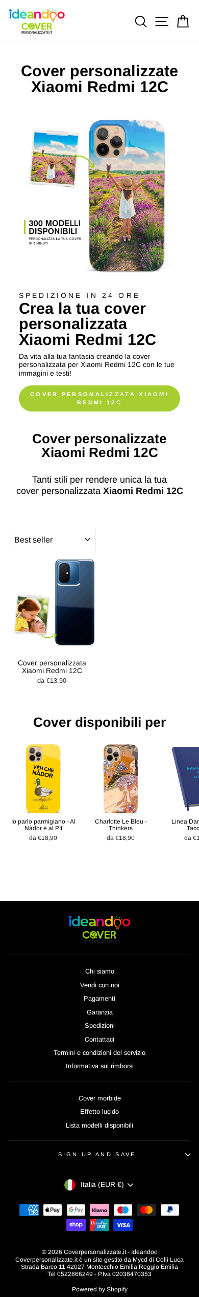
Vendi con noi (99, 985)
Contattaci (99, 1039)
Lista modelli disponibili (99, 1125)
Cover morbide (100, 1098)
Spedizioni (100, 1025)
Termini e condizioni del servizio (99, 1052)
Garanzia (100, 1012)
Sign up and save (97, 1154)
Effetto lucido (99, 1111)
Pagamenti (99, 998)
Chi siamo (99, 971)
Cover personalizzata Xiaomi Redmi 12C (99, 398)
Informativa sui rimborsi (100, 1066)
